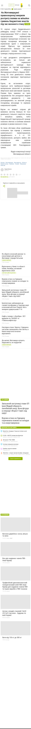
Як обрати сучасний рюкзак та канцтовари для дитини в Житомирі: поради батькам (13, 256)
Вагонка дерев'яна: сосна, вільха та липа (15, 535)
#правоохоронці (4, 164)
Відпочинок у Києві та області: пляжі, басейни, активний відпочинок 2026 (13, 268)
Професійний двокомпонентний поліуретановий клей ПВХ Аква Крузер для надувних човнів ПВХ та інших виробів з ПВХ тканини (15, 586)
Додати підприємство (15, 458)
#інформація (23, 164)
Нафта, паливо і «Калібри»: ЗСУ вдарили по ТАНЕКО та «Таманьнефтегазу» (13, 318)
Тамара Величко (8, 169)
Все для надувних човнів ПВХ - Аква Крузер (14, 559)
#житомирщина (9, 162)
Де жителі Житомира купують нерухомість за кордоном (13, 341)
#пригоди (3, 165)
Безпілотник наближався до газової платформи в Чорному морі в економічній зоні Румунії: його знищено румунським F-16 (15, 306)
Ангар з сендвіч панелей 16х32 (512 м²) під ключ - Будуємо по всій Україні (14, 613)
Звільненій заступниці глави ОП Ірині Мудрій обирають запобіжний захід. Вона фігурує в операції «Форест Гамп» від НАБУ (15, 293)
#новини (17, 164)
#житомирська (17, 162)
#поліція (3, 162)
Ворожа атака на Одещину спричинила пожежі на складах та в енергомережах (15, 281)
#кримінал (11, 164)
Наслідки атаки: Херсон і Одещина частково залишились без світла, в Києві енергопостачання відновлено (15, 330)
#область (24, 162)
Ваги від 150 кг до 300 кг (12, 637)
